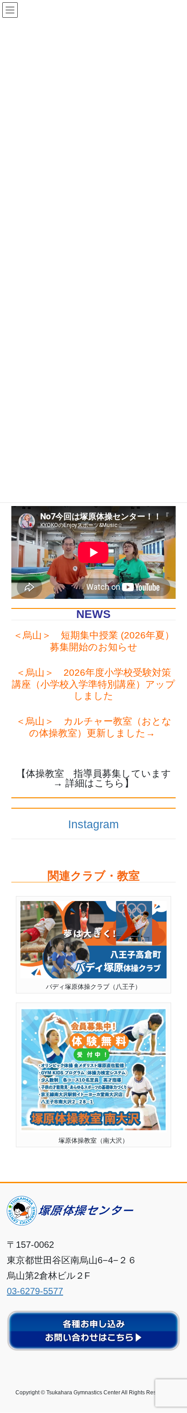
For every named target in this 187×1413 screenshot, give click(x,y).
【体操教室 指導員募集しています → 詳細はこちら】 (98, 778)
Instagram (93, 824)
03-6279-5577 (35, 1291)
